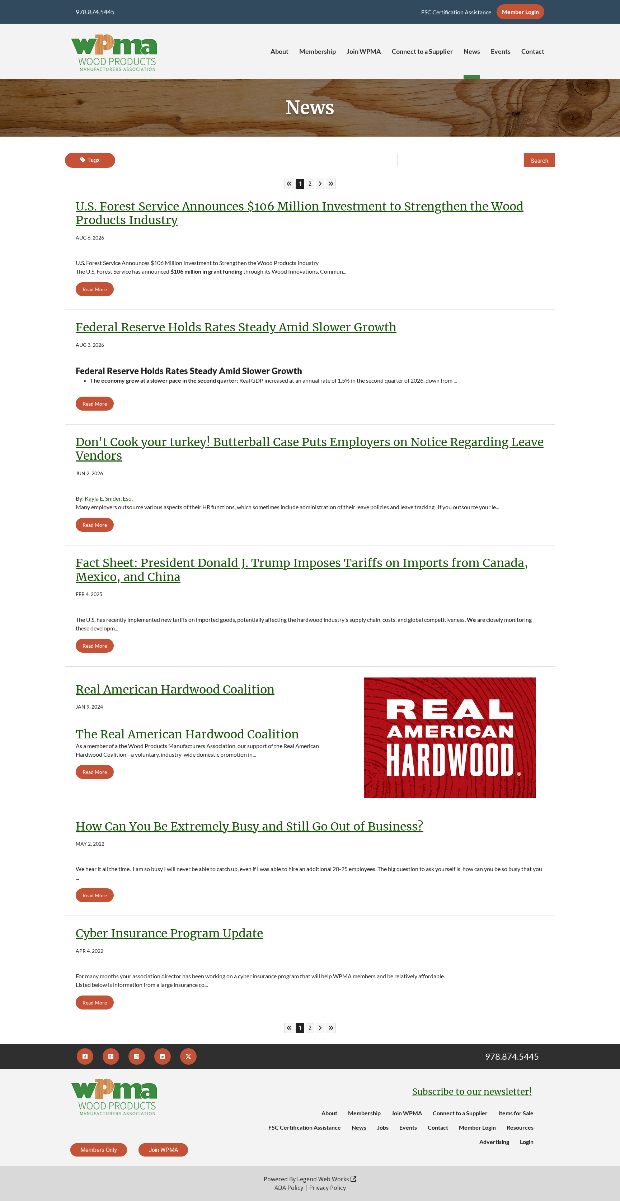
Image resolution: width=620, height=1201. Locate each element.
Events (501, 51)
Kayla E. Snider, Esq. (109, 498)
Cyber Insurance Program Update (169, 933)
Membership (317, 51)
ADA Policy (288, 1188)
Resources (520, 1127)
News (472, 51)
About (279, 51)
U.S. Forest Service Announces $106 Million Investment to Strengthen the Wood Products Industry (299, 213)
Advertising (494, 1141)
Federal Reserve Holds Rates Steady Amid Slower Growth (236, 327)
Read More (95, 289)
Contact (532, 51)
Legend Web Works (324, 1179)
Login (527, 1141)
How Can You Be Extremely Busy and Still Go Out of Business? (249, 826)
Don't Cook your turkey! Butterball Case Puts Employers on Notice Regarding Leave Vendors (310, 449)
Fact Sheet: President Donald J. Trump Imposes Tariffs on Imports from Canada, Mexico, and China (302, 570)
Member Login (520, 11)
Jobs (383, 1127)
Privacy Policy (327, 1188)
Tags (93, 160)
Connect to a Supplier (422, 51)
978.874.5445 (95, 12)
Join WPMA (364, 51)
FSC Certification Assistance (456, 12)
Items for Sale (516, 1113)
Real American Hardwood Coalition (175, 689)
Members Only (98, 1149)
